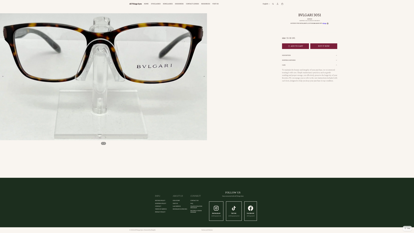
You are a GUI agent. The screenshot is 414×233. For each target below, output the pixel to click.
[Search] (273, 4)
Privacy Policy (160, 212)
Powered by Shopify (149, 230)
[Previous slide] (2, 76)
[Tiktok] (283, 230)
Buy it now (323, 46)
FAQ (191, 203)
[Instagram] (279, 230)
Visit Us (175, 203)
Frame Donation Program (196, 207)
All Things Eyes (138, 230)
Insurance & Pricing (180, 209)
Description (286, 55)
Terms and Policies (207, 230)
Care (283, 65)
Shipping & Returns (289, 60)
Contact (158, 206)
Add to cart (297, 46)
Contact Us (194, 200)
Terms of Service (161, 209)
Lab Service (177, 206)
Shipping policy (160, 203)
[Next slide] (204, 76)
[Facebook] (275, 230)
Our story (176, 200)
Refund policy (160, 200)
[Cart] (282, 4)
